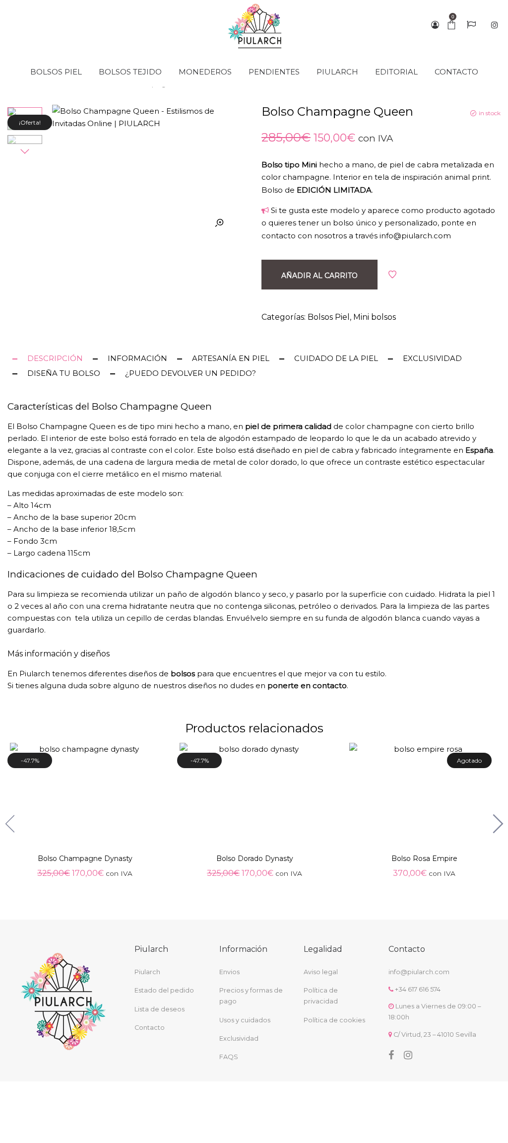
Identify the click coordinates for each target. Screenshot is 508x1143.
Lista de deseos (159, 1009)
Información (137, 358)
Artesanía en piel (230, 358)
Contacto (149, 1027)
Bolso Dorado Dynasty (254, 859)
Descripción (55, 358)
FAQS (228, 1057)
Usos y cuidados (244, 1020)
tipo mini (156, 426)
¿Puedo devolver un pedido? (190, 373)
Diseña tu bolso (63, 373)
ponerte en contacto (307, 685)
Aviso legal (321, 972)
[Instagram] (408, 1055)
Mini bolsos (374, 317)
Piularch (147, 972)
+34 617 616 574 (418, 989)
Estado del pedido (164, 990)
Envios (229, 972)
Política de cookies (334, 1020)
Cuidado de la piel (336, 358)
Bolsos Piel (329, 317)
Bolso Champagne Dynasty (85, 859)
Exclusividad (432, 358)
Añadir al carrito (319, 275)
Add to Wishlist (392, 274)
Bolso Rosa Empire (424, 859)
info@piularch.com (415, 235)
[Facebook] (391, 1055)
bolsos (184, 673)
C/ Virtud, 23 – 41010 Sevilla (434, 1034)
